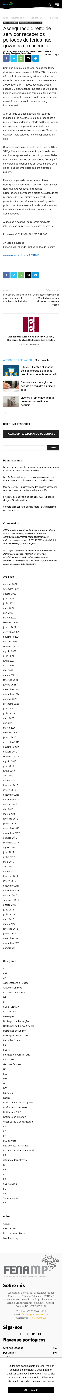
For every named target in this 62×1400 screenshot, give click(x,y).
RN (4, 1169)
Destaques (8, 1016)
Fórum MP (8, 1059)
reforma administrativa (15, 1159)
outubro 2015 (10, 947)
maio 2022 (8, 608)
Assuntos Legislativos (14, 992)
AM (5, 973)
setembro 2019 (11, 756)
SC (4, 1188)
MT (5, 1088)
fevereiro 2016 (10, 928)
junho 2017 (9, 856)
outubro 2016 (10, 895)
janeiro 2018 (9, 823)
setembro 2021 (11, 646)
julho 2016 (8, 909)
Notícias (7, 1097)
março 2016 (9, 923)
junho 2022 (9, 603)
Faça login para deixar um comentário (31, 433)
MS (5, 1083)
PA (4, 1126)
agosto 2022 (9, 593)
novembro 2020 (11, 694)
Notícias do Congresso (15, 1107)
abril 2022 (8, 612)
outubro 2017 (10, 837)
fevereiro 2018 (10, 818)
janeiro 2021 (9, 684)
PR (4, 1155)
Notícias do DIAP (12, 1112)
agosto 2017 (9, 847)
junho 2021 (9, 660)
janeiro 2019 (9, 789)
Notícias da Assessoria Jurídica (44, 17)
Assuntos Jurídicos (19, 17)
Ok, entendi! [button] (31, 1390)
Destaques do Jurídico (14, 1030)
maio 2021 (8, 665)
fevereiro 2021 (10, 679)
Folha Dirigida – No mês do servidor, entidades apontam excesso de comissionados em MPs (31, 469)
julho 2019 (8, 765)
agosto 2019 (9, 761)
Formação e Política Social (17, 1054)
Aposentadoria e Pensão (16, 982)
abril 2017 (8, 866)
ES (4, 1045)
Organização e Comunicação (18, 1121)
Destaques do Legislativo (16, 1035)
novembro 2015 (11, 943)
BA (4, 997)
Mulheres (8, 1092)
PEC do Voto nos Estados (16, 1145)
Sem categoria (10, 1198)
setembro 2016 (11, 900)
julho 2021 (8, 655)
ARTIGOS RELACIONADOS (17, 360)
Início (5, 17)
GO (5, 1069)
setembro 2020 (11, 703)
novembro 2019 (11, 746)
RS (4, 1179)
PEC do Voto (9, 1140)
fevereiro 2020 (10, 732)
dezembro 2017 (11, 828)
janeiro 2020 (9, 737)
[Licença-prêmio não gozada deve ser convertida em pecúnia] (11, 401)
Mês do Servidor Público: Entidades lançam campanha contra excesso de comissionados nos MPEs (30, 489)
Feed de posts (10, 1228)
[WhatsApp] (21, 58)
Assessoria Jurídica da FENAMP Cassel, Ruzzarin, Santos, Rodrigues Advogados (28, 52)
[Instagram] (27, 1334)
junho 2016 (9, 914)
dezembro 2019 (11, 742)
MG (5, 1078)
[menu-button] (57, 4)
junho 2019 (9, 770)
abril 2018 (8, 809)
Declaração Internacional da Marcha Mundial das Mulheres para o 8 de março (46, 299)
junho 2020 (9, 713)
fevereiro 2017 (10, 876)
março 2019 (9, 780)
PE (4, 1136)
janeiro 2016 (9, 933)
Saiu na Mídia (10, 1183)
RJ (4, 1164)
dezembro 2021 (11, 631)
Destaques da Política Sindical (18, 1025)
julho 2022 (8, 598)
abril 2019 (8, 775)
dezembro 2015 (11, 938)
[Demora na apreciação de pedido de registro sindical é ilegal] (11, 386)
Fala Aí (6, 1049)
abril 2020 (8, 722)
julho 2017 (8, 852)
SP (4, 1203)
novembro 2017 (11, 833)
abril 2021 (8, 670)
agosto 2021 (9, 651)
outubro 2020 (10, 698)
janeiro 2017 (9, 880)
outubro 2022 (10, 584)
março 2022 (9, 617)
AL (4, 968)
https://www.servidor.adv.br (31, 344)
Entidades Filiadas (12, 1040)
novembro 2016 (11, 890)
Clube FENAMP (11, 1006)
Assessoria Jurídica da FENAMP (21, 255)
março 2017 (9, 871)
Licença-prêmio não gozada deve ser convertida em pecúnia (38, 401)
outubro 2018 (10, 804)
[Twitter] (13, 58)
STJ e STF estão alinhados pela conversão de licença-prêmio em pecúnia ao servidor (40, 370)
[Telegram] (35, 58)
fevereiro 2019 (10, 785)
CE (4, 1001)
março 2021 (9, 675)
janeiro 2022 (9, 627)
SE (4, 1193)
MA (5, 1073)
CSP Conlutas (10, 1011)
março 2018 (9, 813)
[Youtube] (39, 1334)
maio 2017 (8, 861)
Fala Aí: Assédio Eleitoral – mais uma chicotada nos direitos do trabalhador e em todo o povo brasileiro (28, 479)
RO (4, 1174)
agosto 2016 (9, 904)
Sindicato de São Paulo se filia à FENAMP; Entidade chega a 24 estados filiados (28, 499)
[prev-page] (5, 413)
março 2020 (9, 727)
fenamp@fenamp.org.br (35, 1314)
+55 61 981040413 (37, 1317)
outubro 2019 (10, 751)
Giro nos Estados (12, 1064)
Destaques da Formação (16, 1021)
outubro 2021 (10, 641)
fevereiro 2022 (10, 622)
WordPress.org (10, 1237)
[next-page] (10, 413)
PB (4, 1131)
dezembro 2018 (11, 794)
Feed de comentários (14, 1233)
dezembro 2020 (11, 689)
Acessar (7, 1223)
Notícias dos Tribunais (14, 1116)
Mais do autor (42, 360)
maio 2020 (8, 718)
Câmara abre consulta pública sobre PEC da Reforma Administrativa (29, 508)
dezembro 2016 (11, 885)
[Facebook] (6, 58)
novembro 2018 (11, 799)
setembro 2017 (11, 842)
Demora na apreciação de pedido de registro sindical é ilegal (38, 386)
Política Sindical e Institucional (18, 1150)
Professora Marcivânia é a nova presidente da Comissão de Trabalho (17, 298)
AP (4, 978)
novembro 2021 (11, 636)
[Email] (28, 58)
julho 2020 (8, 708)
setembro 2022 (11, 588)
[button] (49, 4)
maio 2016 (8, 919)
